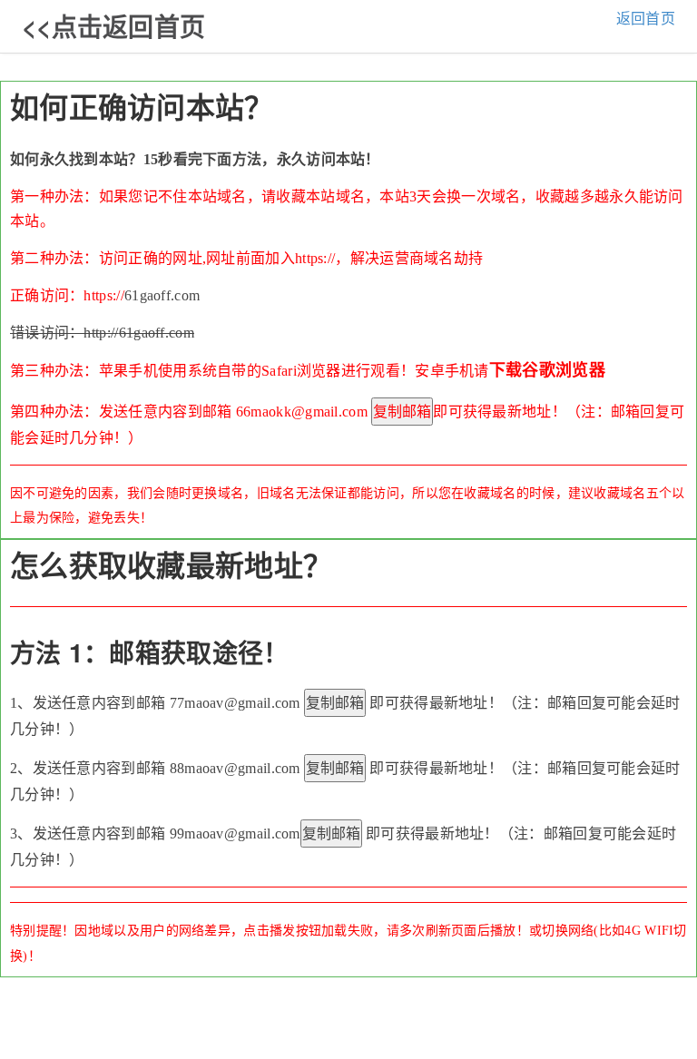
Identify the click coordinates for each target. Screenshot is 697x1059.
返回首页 (645, 18)
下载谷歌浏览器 (547, 370)
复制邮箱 (402, 411)
